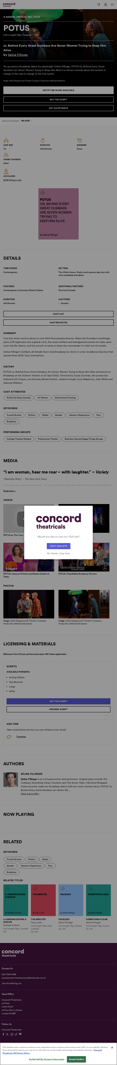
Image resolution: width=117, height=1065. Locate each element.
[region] (58, 1054)
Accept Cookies (76, 1059)
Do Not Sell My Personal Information (46, 1059)
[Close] (112, 1047)
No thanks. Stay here (58, 553)
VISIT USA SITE (58, 546)
